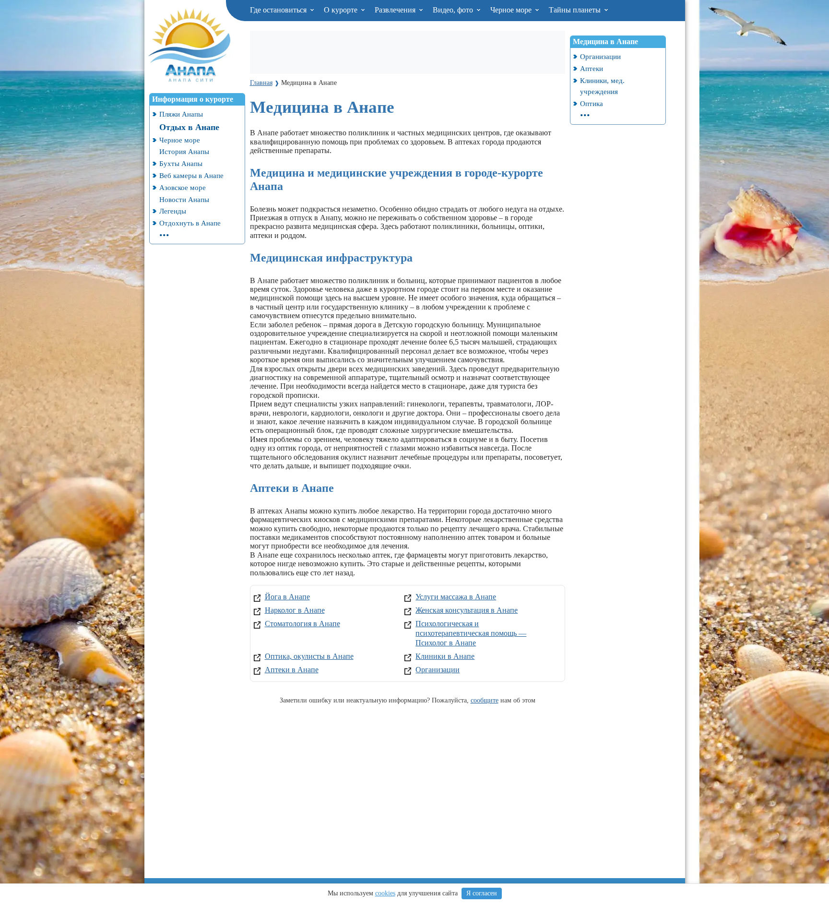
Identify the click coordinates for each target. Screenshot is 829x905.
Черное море (511, 10)
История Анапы (184, 151)
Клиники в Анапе (444, 656)
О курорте (341, 10)
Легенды (172, 211)
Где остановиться (279, 10)
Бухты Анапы (180, 163)
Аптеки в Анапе (292, 670)
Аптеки (591, 68)
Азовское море (182, 187)
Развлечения (396, 10)
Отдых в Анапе (189, 127)
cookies (385, 893)
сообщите (484, 700)
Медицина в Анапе (605, 41)
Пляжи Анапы (181, 114)
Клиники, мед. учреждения (602, 85)
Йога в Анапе (287, 597)
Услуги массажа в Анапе (455, 597)
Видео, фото (454, 10)
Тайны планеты (576, 10)
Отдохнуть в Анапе (190, 223)
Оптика (591, 103)
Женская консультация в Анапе (466, 610)
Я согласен (481, 893)
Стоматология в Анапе (302, 623)
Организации (437, 670)
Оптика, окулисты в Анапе (309, 656)
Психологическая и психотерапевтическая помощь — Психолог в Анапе (470, 633)
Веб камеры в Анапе (191, 175)
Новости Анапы (184, 199)
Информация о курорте (192, 99)
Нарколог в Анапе (295, 610)
